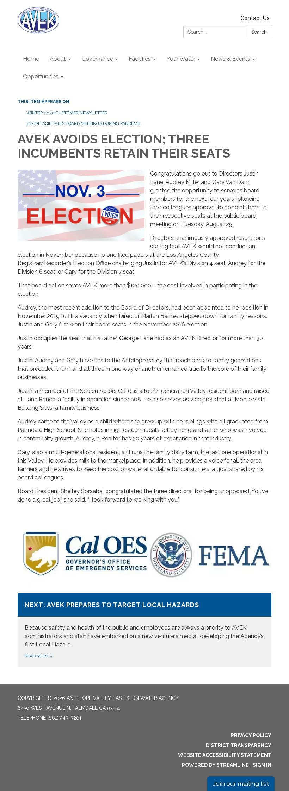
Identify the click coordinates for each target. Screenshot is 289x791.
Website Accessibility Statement (224, 755)
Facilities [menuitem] (140, 59)
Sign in (262, 765)
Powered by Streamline (215, 765)
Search (259, 32)
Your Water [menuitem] (180, 59)
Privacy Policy (251, 735)
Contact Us (255, 18)
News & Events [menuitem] (230, 59)
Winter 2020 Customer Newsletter (66, 112)
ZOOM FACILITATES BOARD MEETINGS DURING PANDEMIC (83, 123)
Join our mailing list (241, 783)
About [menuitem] (58, 59)
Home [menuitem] (31, 59)
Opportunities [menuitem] (41, 76)
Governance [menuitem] (97, 59)
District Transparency (238, 745)
